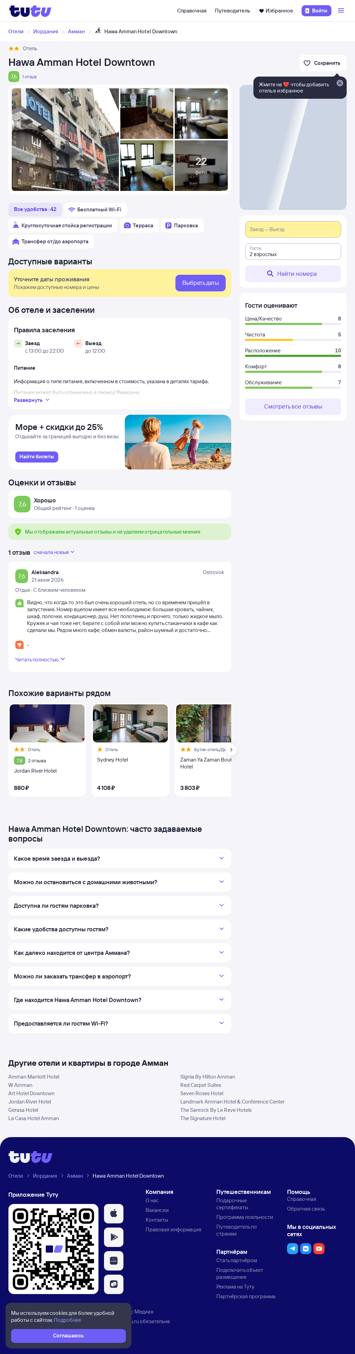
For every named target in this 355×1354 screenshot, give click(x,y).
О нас (152, 1200)
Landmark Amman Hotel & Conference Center (232, 1101)
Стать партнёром (236, 1260)
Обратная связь (306, 1208)
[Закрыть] (340, 83)
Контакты (157, 1219)
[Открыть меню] (342, 11)
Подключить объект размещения (239, 1273)
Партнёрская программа (246, 1296)
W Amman (20, 1085)
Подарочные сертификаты (232, 1204)
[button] (113, 1213)
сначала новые (51, 552)
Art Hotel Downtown (31, 1093)
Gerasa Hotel (23, 1110)
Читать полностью (37, 659)
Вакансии (157, 1210)
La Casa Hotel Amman (33, 1118)
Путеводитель (232, 10)
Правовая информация (173, 1229)
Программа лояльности (244, 1217)
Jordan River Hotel (29, 1101)
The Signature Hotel (202, 1118)
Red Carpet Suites (200, 1085)
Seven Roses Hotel (201, 1093)
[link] (36, 457)
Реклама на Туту (235, 1286)
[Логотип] (30, 11)
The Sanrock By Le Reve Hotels (216, 1110)
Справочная (192, 10)
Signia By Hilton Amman (207, 1076)
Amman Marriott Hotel (33, 1076)
